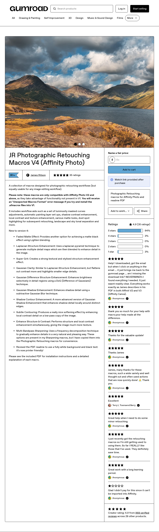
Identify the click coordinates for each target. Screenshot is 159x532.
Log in (121, 8)
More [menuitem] (130, 17)
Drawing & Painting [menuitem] (29, 17)
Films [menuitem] (120, 17)
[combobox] (84, 8)
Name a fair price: (118, 153)
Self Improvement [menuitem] (54, 17)
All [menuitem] (13, 17)
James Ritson (38, 175)
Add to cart (129, 169)
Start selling (139, 8)
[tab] (75, 144)
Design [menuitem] (79, 17)
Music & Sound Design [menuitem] (100, 17)
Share (144, 211)
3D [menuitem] (70, 17)
